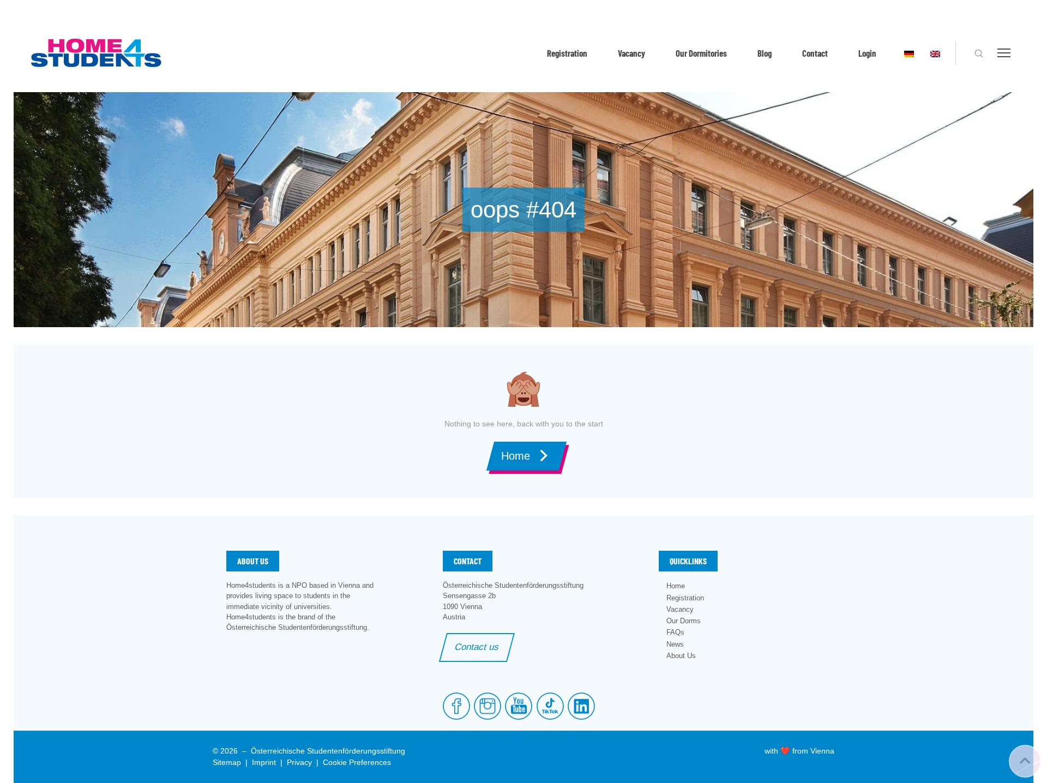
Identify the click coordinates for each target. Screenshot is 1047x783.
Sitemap (227, 762)
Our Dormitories (701, 52)
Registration (567, 52)
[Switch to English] (935, 53)
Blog (764, 52)
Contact (815, 52)
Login (867, 52)
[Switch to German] (909, 53)
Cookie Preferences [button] (357, 762)
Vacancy (631, 52)
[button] (979, 53)
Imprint (264, 762)
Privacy (299, 762)
